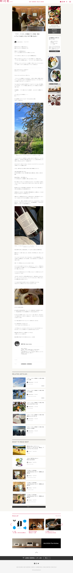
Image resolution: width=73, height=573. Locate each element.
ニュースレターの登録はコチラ (54, 51)
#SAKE (28, 477)
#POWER (34, 396)
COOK (42, 1)
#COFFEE (28, 453)
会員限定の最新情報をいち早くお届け (36, 558)
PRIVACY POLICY (54, 567)
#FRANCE (31, 384)
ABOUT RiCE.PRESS (19, 567)
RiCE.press (30, 462)
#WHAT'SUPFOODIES (30, 464)
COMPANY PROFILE (39, 567)
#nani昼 (32, 489)
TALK (38, 1)
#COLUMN (28, 384)
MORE (28, 506)
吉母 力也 (26, 344)
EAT (30, 1)
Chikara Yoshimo (20, 41)
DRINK (34, 1)
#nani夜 (34, 477)
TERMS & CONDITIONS (46, 567)
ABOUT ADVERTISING (27, 567)
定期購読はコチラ (54, 32)
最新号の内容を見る (54, 29)
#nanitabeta (31, 477)
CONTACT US (33, 567)
